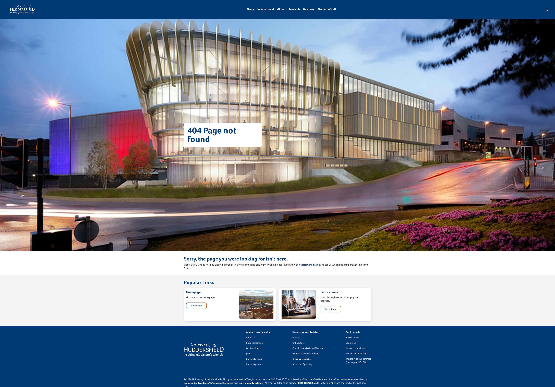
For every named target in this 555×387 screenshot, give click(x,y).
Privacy (296, 337)
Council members (254, 342)
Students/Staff (327, 9)
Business (308, 9)
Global (281, 9)
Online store (298, 342)
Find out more (331, 309)
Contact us (350, 342)
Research (294, 9)
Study (250, 9)
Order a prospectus (301, 358)
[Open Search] (546, 9)
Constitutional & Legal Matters (307, 348)
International (265, 9)
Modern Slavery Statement (305, 353)
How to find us (352, 337)
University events (254, 364)
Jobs (248, 353)
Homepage (196, 305)
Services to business (355, 348)
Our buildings (253, 348)
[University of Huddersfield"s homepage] (204, 349)
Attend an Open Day (302, 364)
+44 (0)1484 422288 (355, 353)
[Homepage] (22, 9)
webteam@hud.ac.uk (309, 264)
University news (254, 358)
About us (250, 337)
